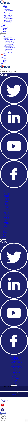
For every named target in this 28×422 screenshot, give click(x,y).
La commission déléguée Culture (9, 10)
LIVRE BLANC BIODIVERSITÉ (6, 59)
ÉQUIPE (4, 53)
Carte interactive (4, 24)
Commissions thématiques (5, 7)
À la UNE (4, 231)
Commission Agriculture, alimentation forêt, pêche (9, 8)
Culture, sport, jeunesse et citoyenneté (8, 40)
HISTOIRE (4, 25)
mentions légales (2, 388)
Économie (5, 12)
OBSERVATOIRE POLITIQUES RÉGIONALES (8, 37)
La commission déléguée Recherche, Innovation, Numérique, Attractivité (13, 45)
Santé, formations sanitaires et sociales (8, 21)
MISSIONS (4, 5)
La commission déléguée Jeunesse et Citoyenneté (10, 11)
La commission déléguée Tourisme (9, 13)
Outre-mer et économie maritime (16, 371)
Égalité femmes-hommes (6, 17)
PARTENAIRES (4, 31)
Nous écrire (6, 400)
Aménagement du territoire (7, 9)
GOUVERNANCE (5, 6)
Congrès (2, 23)
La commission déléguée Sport (7, 199)
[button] (15, 7)
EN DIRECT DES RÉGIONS (6, 27)
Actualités (2, 26)
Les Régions (2, 228)
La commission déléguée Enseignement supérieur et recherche (12, 14)
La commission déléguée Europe (8, 18)
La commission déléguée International (7, 220)
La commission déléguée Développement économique (7, 203)
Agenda (2, 32)
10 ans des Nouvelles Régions (6, 56)
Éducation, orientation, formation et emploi (8, 15)
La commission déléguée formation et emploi (10, 16)
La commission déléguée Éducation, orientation (7, 214)
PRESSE (4, 30)
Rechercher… (1, 72)
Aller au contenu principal (3, 412)
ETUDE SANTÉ (5, 29)
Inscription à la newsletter (2, 400)
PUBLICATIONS (5, 28)
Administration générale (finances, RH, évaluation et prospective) (7, 193)
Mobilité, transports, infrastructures (8, 20)
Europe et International (6, 48)
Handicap (5, 19)
